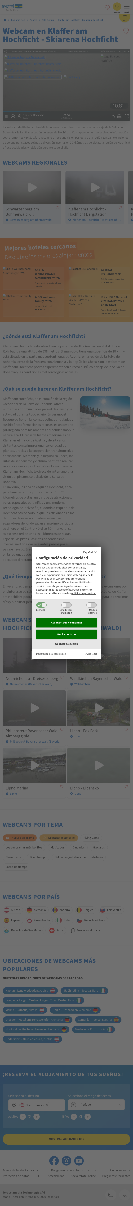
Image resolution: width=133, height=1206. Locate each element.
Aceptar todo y (66, 623)
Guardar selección (66, 644)
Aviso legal (91, 654)
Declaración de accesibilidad (51, 654)
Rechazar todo (66, 634)
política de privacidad (83, 593)
